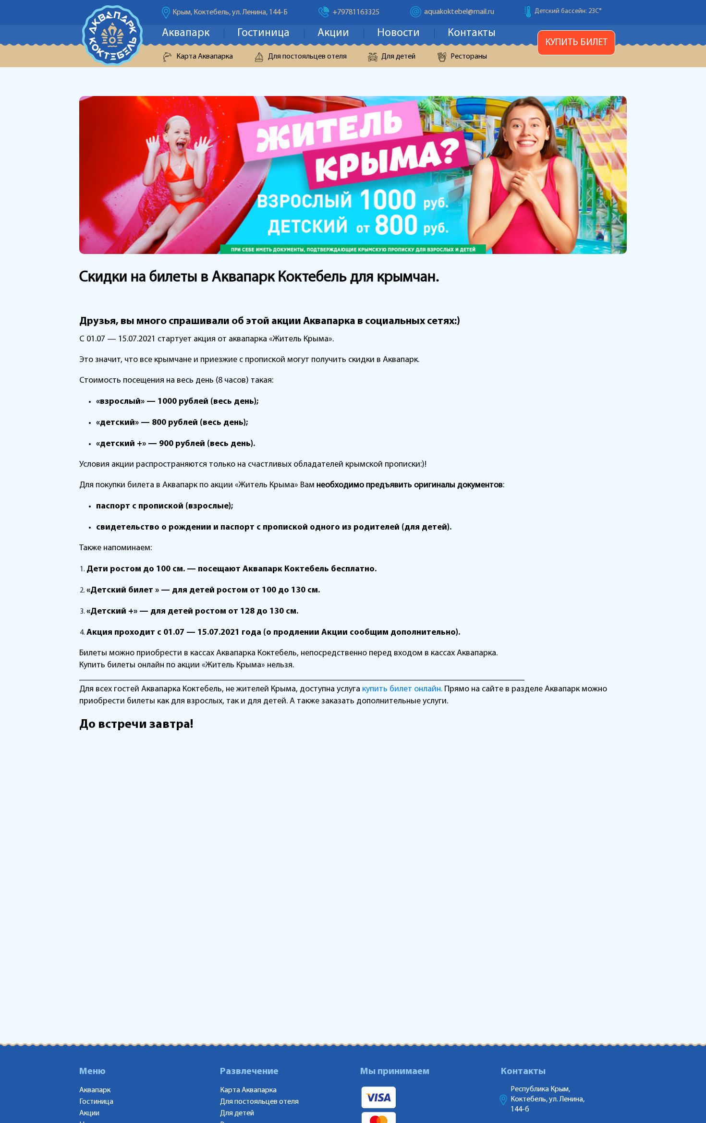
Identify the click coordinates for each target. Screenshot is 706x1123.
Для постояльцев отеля (307, 56)
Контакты (472, 33)
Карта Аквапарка (204, 56)
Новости (398, 33)
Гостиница (263, 33)
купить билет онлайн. (402, 689)
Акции (333, 33)
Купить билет (576, 43)
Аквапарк (185, 33)
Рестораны (468, 56)
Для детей (398, 56)
